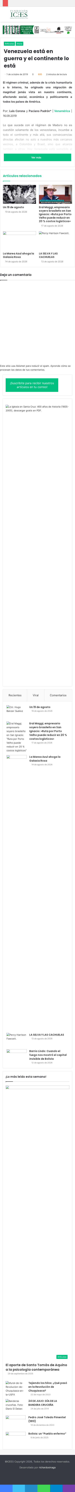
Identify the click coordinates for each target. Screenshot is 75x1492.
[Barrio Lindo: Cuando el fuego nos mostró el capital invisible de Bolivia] (17, 1056)
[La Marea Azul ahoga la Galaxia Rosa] (19, 240)
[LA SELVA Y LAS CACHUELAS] (55, 240)
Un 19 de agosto (13, 207)
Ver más (36, 157)
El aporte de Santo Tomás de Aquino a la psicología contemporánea (36, 1367)
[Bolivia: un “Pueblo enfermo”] (16, 1439)
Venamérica (62, 111)
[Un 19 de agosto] (19, 194)
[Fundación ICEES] (23, 14)
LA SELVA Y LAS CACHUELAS (48, 255)
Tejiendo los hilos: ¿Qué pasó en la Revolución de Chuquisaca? (47, 1387)
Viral (36, 695)
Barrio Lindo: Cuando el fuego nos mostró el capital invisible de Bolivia (48, 1055)
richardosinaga (47, 1467)
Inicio (19, 43)
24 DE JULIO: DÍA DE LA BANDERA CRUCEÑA (42, 1403)
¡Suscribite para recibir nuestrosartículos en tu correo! (32, 385)
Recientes (15, 695)
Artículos (9, 43)
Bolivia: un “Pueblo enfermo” (47, 1433)
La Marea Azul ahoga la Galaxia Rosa (18, 255)
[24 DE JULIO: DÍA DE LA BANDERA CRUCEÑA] (16, 1406)
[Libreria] (37, 29)
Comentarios (58, 695)
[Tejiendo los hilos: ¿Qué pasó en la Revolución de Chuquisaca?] (16, 1389)
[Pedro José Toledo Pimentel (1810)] (16, 1422)
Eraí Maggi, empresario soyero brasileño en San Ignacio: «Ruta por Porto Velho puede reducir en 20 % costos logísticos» (55, 214)
